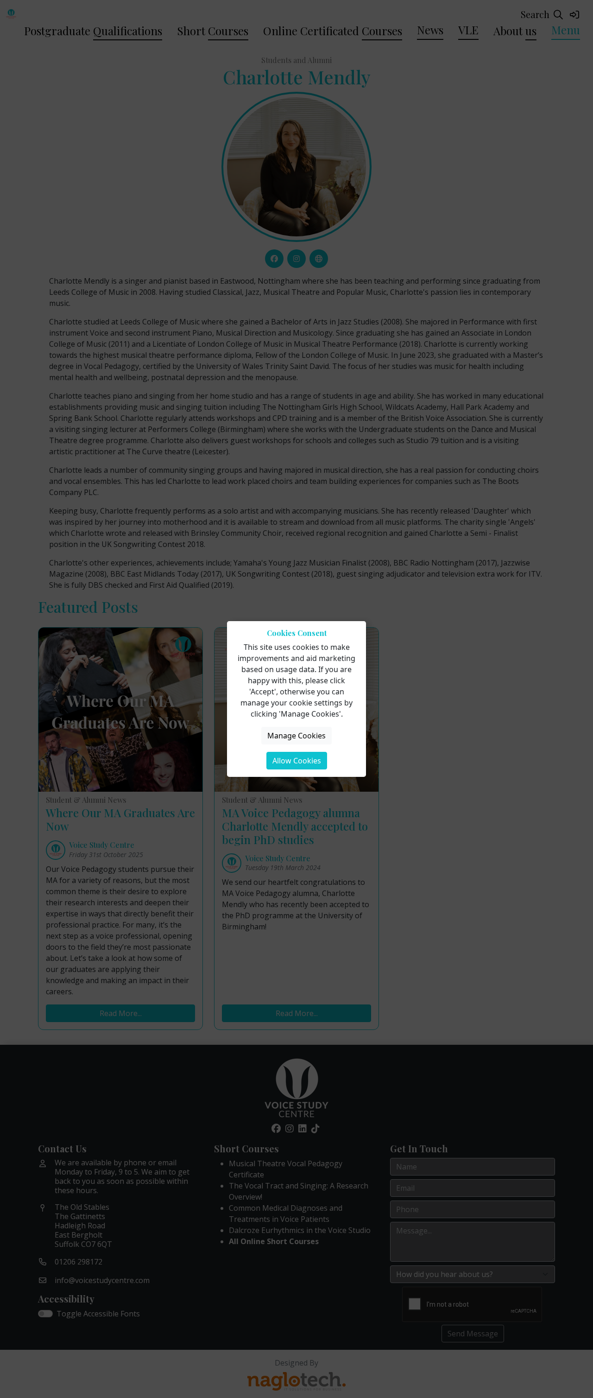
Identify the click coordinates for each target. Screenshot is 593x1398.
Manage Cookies (296, 736)
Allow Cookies (296, 761)
